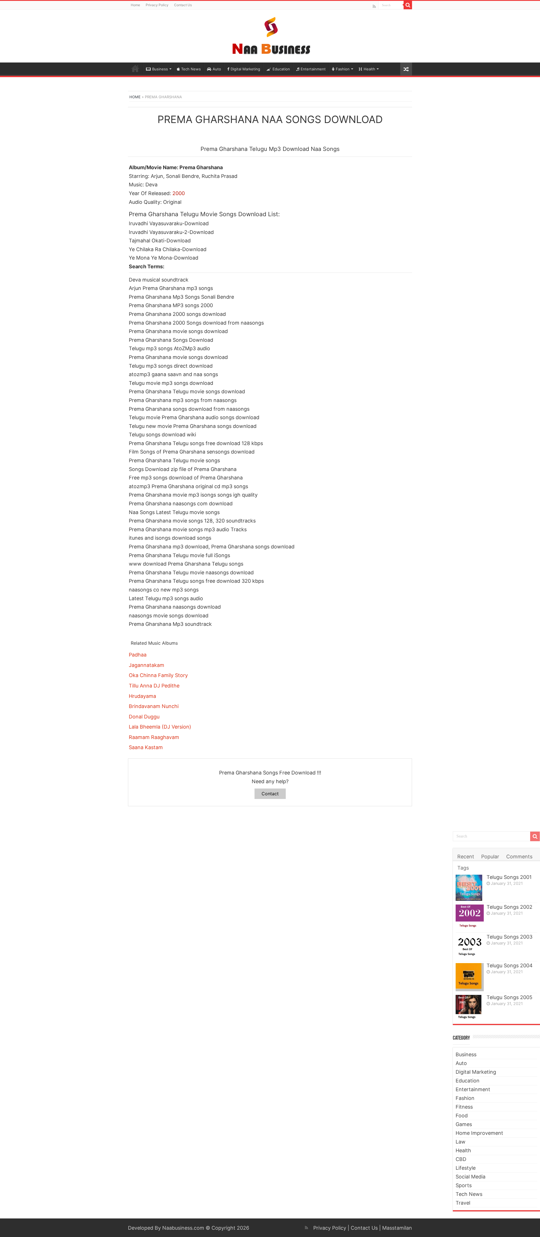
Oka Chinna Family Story (158, 675)
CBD (461, 1159)
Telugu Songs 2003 (509, 937)
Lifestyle (466, 1168)
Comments (519, 856)
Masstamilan (397, 1228)
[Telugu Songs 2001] (470, 888)
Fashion (343, 69)
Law (460, 1142)
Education (281, 69)
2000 (178, 193)
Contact (270, 793)
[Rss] (374, 6)
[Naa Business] (270, 35)
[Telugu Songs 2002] (470, 918)
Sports (464, 1185)
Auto (217, 69)
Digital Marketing (245, 69)
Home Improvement (479, 1133)
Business (160, 69)
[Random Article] (406, 69)
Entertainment (313, 69)
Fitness (464, 1107)
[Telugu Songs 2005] (470, 1007)
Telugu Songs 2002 (509, 907)
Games (464, 1124)
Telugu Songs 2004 (510, 965)
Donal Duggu (144, 717)
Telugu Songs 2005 (509, 997)
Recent (465, 856)
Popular (490, 856)
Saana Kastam (146, 747)
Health (369, 69)
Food (462, 1115)
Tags (463, 868)
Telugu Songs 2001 (509, 877)
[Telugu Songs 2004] (470, 977)
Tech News (191, 69)
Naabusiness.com (183, 1228)
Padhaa (138, 655)
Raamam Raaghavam (154, 737)
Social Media (470, 1177)
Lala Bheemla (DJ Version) (160, 727)
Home (135, 5)
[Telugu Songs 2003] (470, 946)
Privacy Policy (157, 5)
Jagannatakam (146, 665)
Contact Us (183, 5)
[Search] (408, 5)
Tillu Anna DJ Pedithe (154, 686)
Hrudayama (142, 696)
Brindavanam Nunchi (154, 706)
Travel (463, 1203)
